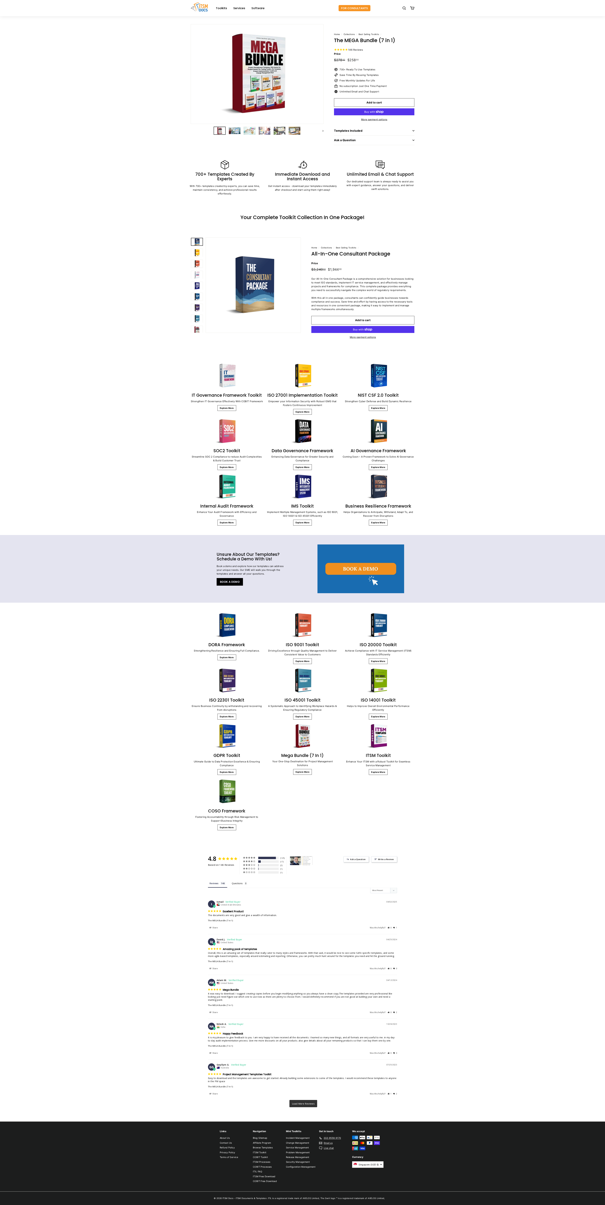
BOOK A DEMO (230, 581)
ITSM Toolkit (259, 1152)
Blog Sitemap (260, 1138)
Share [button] (215, 927)
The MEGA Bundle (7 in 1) (220, 920)
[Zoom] (257, 74)
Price (337, 53)
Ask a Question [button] (358, 859)
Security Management (298, 1162)
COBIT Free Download (265, 1181)
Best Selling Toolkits (369, 34)
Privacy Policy (227, 1152)
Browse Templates (263, 1147)
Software (258, 8)
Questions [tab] (237, 883)
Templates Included (348, 130)
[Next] (321, 130)
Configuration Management (300, 1166)
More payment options (374, 119)
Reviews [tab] (214, 883)
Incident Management (298, 1138)
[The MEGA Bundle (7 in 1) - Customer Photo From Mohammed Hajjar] (295, 860)
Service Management (297, 1147)
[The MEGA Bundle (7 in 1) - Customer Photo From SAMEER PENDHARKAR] (307, 860)
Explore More (227, 408)
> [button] (303, 1103)
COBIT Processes (262, 1166)
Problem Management (298, 1152)
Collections (349, 34)
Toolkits (221, 8)
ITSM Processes (261, 1162)
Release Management (297, 1157)
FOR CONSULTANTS (354, 8)
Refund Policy (227, 1147)
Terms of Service (229, 1157)
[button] (390, 927)
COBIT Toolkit (260, 1157)
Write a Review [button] (386, 859)
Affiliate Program (262, 1142)
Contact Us (226, 1142)
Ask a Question (345, 140)
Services (239, 8)
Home (337, 34)
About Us (225, 1138)
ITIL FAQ (257, 1171)
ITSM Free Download (264, 1176)
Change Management (297, 1142)
